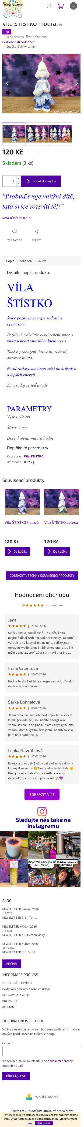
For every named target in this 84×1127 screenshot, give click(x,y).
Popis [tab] (10, 261)
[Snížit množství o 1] (19, 184)
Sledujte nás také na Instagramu (43, 822)
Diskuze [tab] (41, 261)
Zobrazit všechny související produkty (42, 575)
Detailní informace (15, 218)
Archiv (11, 964)
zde (30, 1124)
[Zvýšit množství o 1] (19, 178)
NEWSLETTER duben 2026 (20, 944)
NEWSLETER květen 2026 (19, 927)
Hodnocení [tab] (25, 261)
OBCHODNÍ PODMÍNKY (17, 983)
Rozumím (43, 1123)
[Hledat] (49, 6)
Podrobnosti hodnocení (18, 42)
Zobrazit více (42, 794)
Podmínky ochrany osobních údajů (26, 989)
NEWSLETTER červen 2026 (20, 909)
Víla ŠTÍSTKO (34, 456)
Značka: (21, 46)
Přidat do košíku (44, 181)
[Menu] (73, 6)
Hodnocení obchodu (42, 594)
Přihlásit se (16, 1076)
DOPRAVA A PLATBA (16, 995)
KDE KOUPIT (10, 1001)
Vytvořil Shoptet (46, 1097)
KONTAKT (9, 1007)
